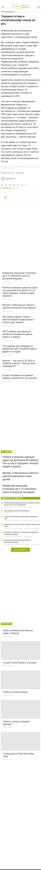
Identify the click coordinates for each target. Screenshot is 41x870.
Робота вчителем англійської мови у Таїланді (18, 632)
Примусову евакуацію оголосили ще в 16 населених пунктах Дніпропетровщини (19, 276)
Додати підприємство (20, 550)
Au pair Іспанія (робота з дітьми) (19, 662)
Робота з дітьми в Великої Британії (16, 723)
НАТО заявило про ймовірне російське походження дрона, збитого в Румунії (17, 334)
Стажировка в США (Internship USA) (18, 755)
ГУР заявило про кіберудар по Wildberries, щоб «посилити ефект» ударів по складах (19, 349)
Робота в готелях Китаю (15, 692)
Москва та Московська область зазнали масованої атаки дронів (18, 306)
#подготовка (20, 173)
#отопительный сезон (8, 173)
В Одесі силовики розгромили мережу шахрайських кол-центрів (19, 376)
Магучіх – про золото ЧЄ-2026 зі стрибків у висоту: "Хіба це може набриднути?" (18, 363)
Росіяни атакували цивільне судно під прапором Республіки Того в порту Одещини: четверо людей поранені (20, 291)
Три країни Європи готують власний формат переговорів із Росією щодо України (18, 319)
